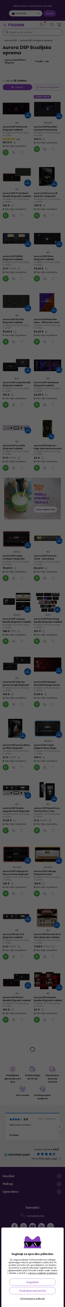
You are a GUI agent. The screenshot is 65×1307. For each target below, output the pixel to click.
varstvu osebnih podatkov (42, 1273)
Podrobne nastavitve (33, 1291)
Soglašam (32, 1282)
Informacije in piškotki (32, 1298)
